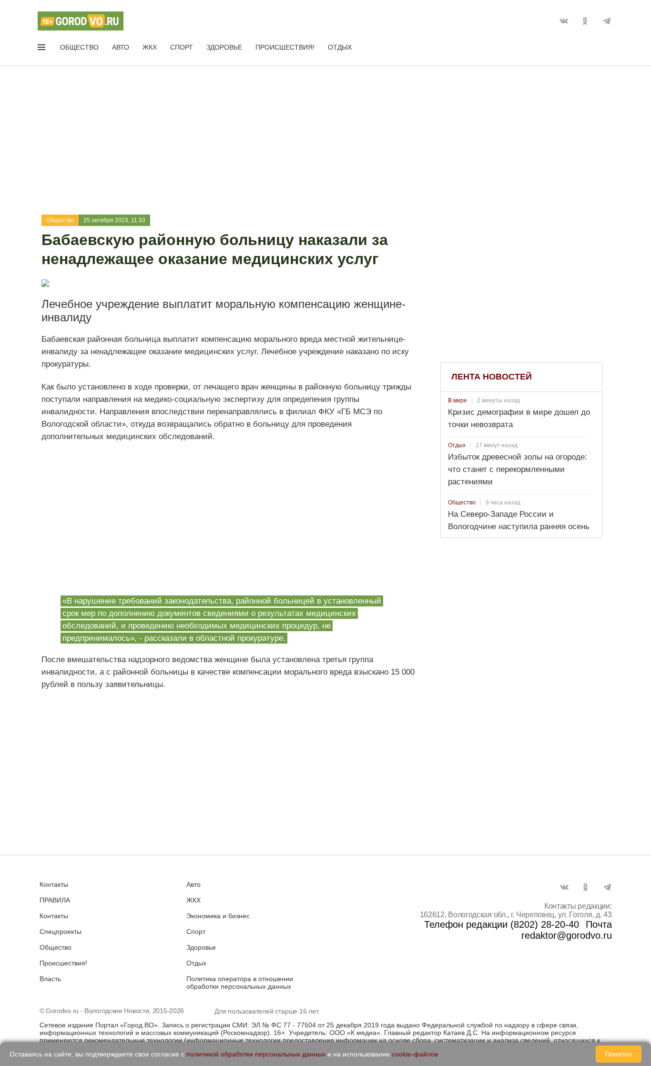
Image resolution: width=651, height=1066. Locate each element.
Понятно (618, 1054)
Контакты (54, 884)
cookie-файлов (415, 1054)
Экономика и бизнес (218, 916)
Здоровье (224, 47)
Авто (120, 47)
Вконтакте (564, 21)
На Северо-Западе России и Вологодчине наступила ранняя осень (519, 520)
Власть (50, 979)
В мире (457, 400)
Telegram (607, 21)
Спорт (181, 47)
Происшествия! (285, 47)
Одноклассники (585, 21)
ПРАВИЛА (55, 900)
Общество (79, 47)
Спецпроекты (60, 931)
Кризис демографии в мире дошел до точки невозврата (519, 418)
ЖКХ (149, 47)
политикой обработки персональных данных (256, 1054)
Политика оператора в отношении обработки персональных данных (239, 982)
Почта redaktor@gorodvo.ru (566, 930)
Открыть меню (42, 49)
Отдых (340, 47)
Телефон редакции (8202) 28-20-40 (501, 924)
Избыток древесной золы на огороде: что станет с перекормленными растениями (517, 469)
